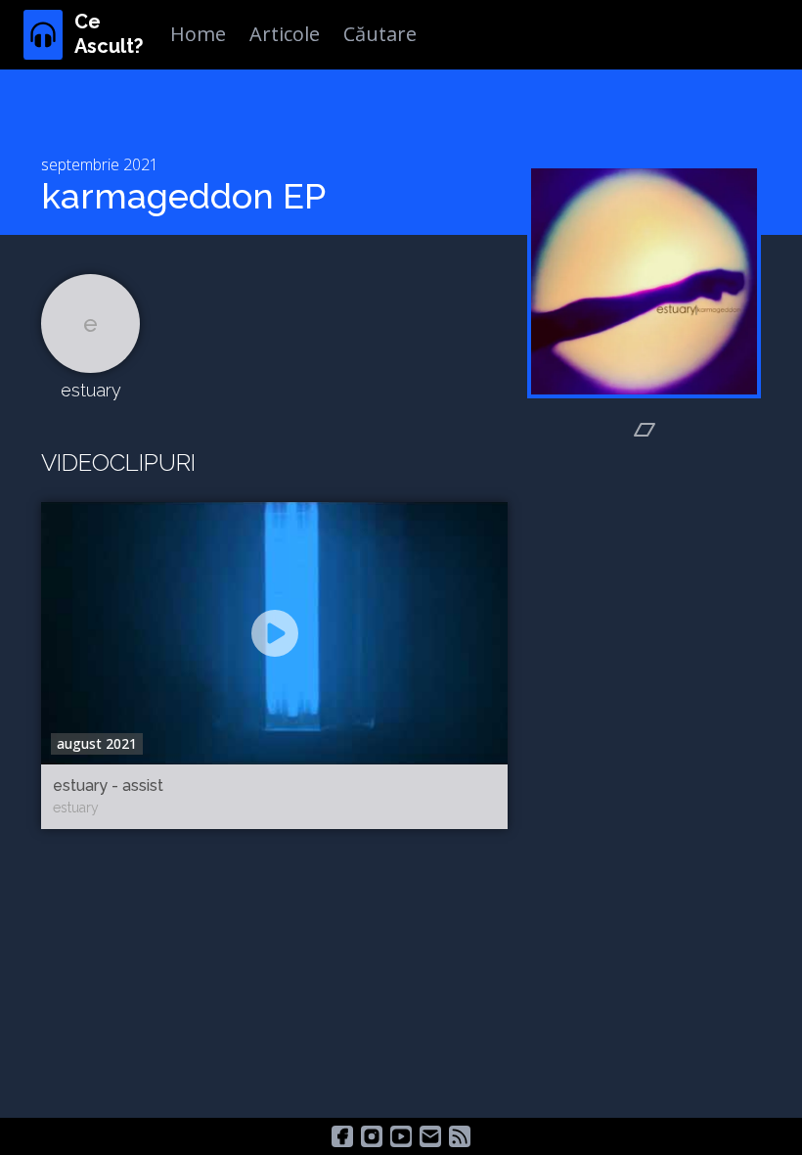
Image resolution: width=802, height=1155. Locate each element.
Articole (284, 34)
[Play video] (274, 633)
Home (198, 34)
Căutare (380, 34)
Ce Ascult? (108, 34)
